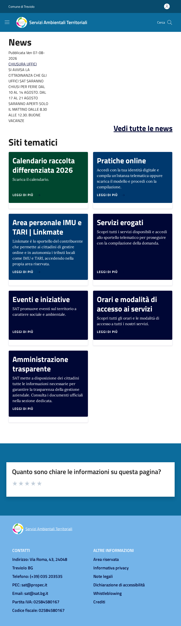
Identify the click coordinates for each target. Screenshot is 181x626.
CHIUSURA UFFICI (22, 64)
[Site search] (170, 22)
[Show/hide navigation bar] (7, 22)
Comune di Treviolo (21, 6)
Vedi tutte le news (143, 128)
